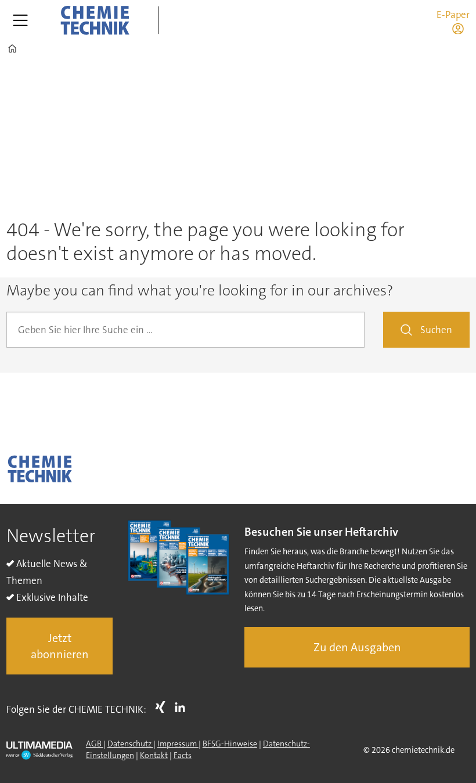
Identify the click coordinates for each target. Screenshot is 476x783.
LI (183, 707)
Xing (163, 707)
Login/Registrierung (461, 28)
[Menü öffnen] (20, 20)
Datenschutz (130, 743)
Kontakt (154, 755)
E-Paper (453, 14)
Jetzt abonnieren (60, 646)
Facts (183, 755)
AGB (94, 743)
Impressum (178, 743)
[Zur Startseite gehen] (94, 20)
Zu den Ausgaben (357, 647)
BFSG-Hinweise (230, 743)
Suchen (436, 329)
